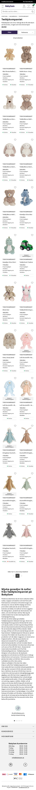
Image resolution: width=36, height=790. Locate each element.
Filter (9, 32)
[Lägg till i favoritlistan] (15, 44)
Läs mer (4, 27)
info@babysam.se (18, 758)
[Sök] (32, 11)
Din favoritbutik (28, 2)
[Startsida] (9, 6)
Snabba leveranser (7, 2)
